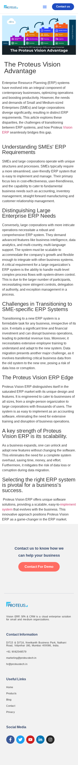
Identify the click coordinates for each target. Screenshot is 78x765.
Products (11, 693)
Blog (8, 699)
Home (9, 687)
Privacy (10, 712)
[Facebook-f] (10, 739)
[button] (45, 7)
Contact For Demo (39, 566)
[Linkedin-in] (40, 739)
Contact (10, 705)
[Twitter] (20, 739)
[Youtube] (30, 739)
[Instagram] (50, 739)
